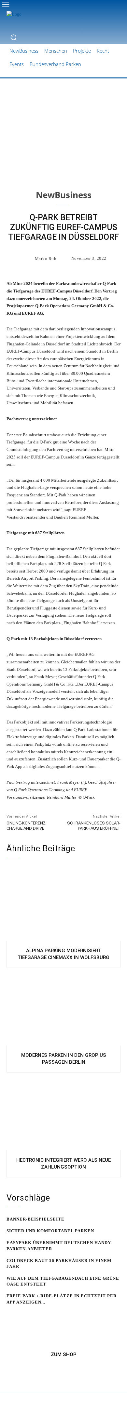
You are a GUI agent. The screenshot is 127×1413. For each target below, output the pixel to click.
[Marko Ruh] (27, 258)
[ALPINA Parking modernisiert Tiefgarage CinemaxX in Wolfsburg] (63, 903)
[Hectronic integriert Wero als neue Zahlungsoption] (63, 1113)
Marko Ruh (46, 258)
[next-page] (21, 1314)
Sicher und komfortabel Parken (50, 1230)
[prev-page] (11, 1314)
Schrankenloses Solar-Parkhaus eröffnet (93, 826)
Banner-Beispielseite (35, 1219)
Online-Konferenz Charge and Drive (26, 826)
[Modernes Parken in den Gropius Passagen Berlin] (63, 1008)
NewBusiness (64, 194)
